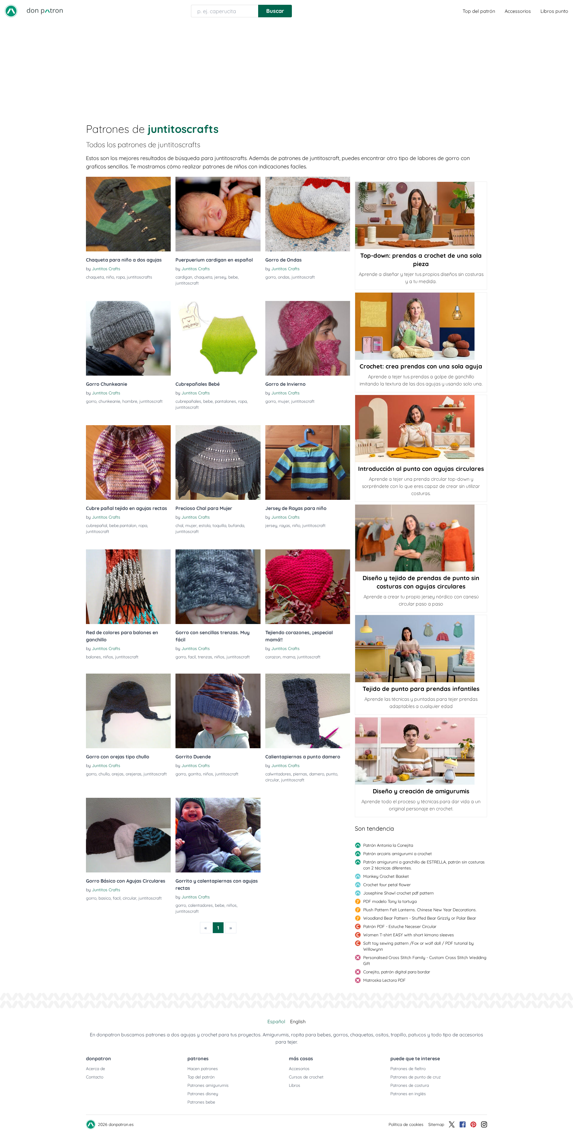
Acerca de (95, 1068)
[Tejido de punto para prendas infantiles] (421, 648)
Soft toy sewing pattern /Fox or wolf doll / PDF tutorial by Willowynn (418, 946)
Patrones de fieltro (408, 1068)
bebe (233, 277)
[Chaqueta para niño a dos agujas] (128, 214)
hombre (129, 401)
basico (104, 898)
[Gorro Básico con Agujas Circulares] (128, 835)
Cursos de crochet (306, 1077)
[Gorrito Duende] (217, 711)
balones (93, 657)
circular (272, 780)
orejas (118, 774)
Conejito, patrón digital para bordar (396, 972)
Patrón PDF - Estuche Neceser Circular (399, 926)
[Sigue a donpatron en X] (452, 1124)
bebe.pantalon (122, 525)
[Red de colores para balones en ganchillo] (128, 586)
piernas (300, 774)
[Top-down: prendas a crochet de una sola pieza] (421, 215)
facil (192, 657)
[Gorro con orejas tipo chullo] (128, 711)
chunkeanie (109, 401)
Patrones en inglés (408, 1093)
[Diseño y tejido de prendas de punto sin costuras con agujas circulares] (421, 538)
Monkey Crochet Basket (386, 876)
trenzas (205, 657)
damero (316, 774)
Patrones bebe (201, 1102)
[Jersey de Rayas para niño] (307, 462)
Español (276, 1021)
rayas (284, 525)
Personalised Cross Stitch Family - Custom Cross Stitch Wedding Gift (424, 960)
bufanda (236, 525)
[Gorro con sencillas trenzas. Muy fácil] (217, 586)
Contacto (94, 1077)
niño (110, 277)
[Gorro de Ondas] (307, 214)
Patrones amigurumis (208, 1085)
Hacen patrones (202, 1068)
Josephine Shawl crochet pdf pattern (398, 893)
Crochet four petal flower (387, 884)
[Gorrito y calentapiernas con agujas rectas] (217, 835)
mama (289, 657)
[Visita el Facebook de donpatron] (463, 1124)
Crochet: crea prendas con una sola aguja (421, 366)
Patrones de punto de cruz (415, 1077)
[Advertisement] (286, 67)
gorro (270, 277)
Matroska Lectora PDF (384, 980)
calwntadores (278, 774)
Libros (294, 1085)
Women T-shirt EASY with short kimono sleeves (408, 935)
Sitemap (436, 1124)
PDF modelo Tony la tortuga (390, 901)
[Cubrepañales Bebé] (217, 338)
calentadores (200, 905)
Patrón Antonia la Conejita (388, 845)
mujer (283, 401)
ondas (283, 277)
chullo (104, 774)
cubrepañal (96, 525)
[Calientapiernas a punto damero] (307, 711)
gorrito (194, 774)
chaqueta (95, 277)
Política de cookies (406, 1124)
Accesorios (299, 1068)
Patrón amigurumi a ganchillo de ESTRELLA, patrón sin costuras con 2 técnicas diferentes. (424, 865)
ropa (120, 277)
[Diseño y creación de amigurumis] (421, 751)
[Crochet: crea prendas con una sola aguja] (421, 326)
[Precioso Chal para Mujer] (217, 462)
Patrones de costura (409, 1085)
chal (179, 525)
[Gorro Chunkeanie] (128, 338)
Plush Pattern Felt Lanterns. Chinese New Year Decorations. (420, 909)
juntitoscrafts (139, 277)
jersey (220, 277)
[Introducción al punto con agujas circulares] (421, 428)
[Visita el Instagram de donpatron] (484, 1124)
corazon (273, 657)
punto (331, 774)
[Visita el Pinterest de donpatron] (473, 1124)
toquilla (219, 525)
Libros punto (554, 11)
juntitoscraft (187, 283)
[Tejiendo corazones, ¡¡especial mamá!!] (307, 586)
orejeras (133, 774)
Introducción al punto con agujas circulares (421, 468)
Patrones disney (202, 1093)
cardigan (183, 277)
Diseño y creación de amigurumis (421, 791)
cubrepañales (188, 401)
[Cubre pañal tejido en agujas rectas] (128, 462)
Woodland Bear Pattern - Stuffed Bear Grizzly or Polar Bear (419, 918)
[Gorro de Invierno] (307, 338)
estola (204, 525)
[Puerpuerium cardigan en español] (217, 214)
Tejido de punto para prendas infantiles (421, 688)
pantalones (225, 401)
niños (108, 657)
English (298, 1021)
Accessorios (518, 11)
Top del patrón (479, 11)
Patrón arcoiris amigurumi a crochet (397, 853)
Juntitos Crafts (106, 268)
